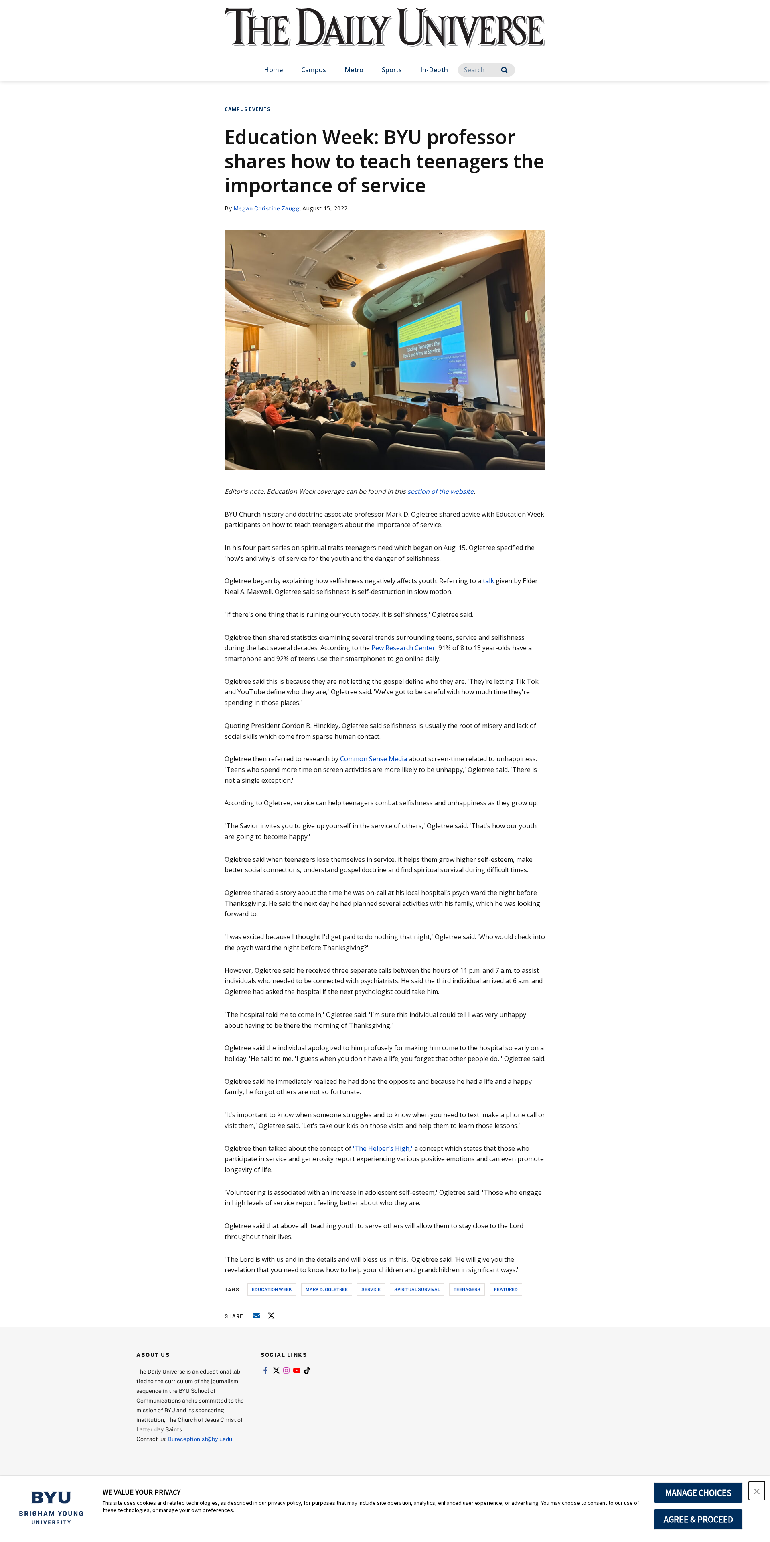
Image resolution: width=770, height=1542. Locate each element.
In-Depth (434, 69)
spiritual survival (417, 1289)
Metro (353, 69)
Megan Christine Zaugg (267, 208)
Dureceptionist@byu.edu (200, 1438)
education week (272, 1289)
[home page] (385, 36)
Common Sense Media (373, 758)
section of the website (440, 491)
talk (488, 580)
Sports (392, 69)
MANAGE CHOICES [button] (698, 1492)
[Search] (504, 70)
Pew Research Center (403, 647)
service (371, 1289)
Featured (506, 1289)
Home (273, 69)
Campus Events (247, 109)
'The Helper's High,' (383, 1148)
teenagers (467, 1289)
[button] (757, 1490)
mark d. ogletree (327, 1289)
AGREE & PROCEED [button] (698, 1519)
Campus (313, 69)
